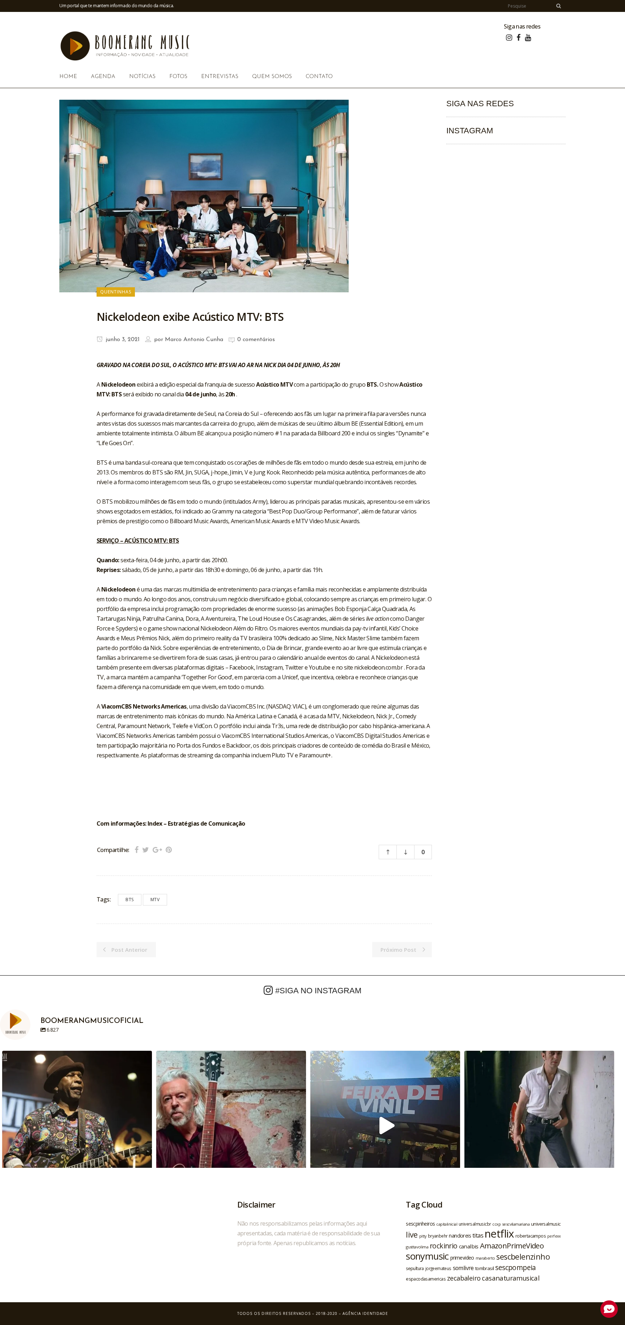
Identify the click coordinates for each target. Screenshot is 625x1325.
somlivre (463, 1268)
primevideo (462, 1257)
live (412, 1234)
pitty (422, 1236)
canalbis (469, 1246)
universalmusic (546, 1224)
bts (130, 899)
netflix (499, 1233)
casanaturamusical (510, 1277)
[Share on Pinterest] (169, 850)
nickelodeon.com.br (379, 667)
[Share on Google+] (157, 850)
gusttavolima (417, 1246)
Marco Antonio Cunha (194, 340)
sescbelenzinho (523, 1256)
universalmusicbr (475, 1224)
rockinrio (444, 1246)
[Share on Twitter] (145, 850)
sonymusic (427, 1256)
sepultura (415, 1268)
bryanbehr (438, 1236)
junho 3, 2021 (122, 340)
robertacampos (530, 1235)
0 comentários (256, 340)
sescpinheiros (420, 1223)
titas (477, 1235)
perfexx (554, 1236)
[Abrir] (77, 1125)
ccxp (496, 1224)
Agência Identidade (365, 1313)
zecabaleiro (463, 1278)
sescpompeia (515, 1267)
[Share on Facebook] (137, 850)
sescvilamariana (516, 1224)
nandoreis (460, 1235)
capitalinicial (446, 1224)
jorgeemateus (438, 1268)
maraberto (485, 1258)
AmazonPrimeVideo (512, 1245)
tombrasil (484, 1268)
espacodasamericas (426, 1278)
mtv (155, 899)
